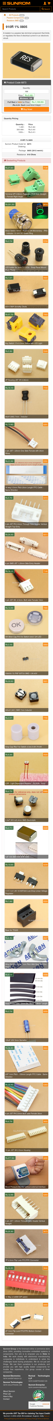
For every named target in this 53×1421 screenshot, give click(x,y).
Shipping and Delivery (17, 1418)
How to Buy (7, 1396)
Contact (6, 1399)
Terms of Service (43, 1418)
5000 (20, 102)
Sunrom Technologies (13, 1382)
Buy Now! (27, 109)
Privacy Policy (31, 1418)
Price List (7, 1393)
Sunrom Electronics (11, 1375)
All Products (16, 15)
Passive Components (17, 17)
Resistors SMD (15, 20)
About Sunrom (9, 1391)
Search (47, 9)
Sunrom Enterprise (36, 1384)
